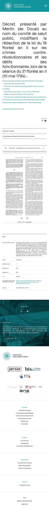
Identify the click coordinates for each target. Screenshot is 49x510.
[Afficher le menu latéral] (5, 148)
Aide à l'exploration (24, 465)
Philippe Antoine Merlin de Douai (13, 109)
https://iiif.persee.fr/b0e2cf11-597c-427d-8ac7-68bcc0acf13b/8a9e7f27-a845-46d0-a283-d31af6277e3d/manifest (29, 282)
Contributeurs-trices (24, 418)
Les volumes (25, 440)
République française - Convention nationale (21, 92)
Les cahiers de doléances (24, 446)
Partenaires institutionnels (24, 416)
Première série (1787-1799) (14, 83)
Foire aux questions (24, 468)
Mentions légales (24, 501)
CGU (24, 497)
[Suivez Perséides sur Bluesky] (27, 311)
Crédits (24, 504)
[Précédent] (22, 218)
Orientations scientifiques (24, 413)
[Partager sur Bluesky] (45, 121)
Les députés (24, 443)
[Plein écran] (43, 148)
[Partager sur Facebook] (42, 121)
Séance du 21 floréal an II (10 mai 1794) (18, 94)
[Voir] (27, 76)
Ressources (24, 421)
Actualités (24, 424)
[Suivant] (27, 218)
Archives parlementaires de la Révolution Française (22, 81)
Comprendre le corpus (24, 463)
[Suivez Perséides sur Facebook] (21, 311)
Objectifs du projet (24, 410)
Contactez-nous (24, 485)
